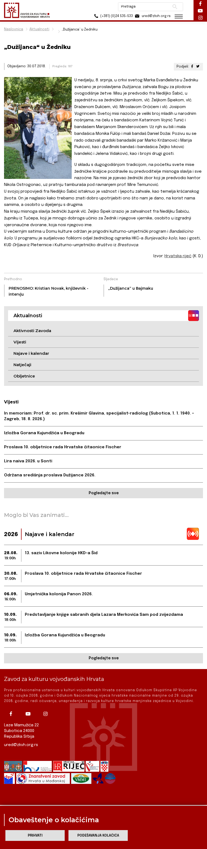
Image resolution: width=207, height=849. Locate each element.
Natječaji (22, 364)
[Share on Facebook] (192, 66)
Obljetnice (24, 376)
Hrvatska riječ (177, 256)
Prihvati (35, 835)
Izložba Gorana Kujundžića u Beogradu (44, 433)
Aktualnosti (39, 29)
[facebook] (12, 714)
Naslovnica (13, 29)
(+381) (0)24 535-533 (116, 16)
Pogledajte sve (104, 493)
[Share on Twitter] (197, 66)
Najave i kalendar (31, 353)
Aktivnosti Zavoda (32, 330)
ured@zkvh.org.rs (21, 745)
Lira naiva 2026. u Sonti (28, 461)
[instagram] (47, 714)
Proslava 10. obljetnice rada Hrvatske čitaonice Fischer (62, 447)
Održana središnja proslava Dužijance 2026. (49, 475)
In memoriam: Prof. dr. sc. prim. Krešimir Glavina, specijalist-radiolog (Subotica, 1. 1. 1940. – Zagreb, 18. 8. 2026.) (99, 416)
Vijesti (19, 342)
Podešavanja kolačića (98, 835)
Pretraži (174, 6)
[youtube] (29, 714)
